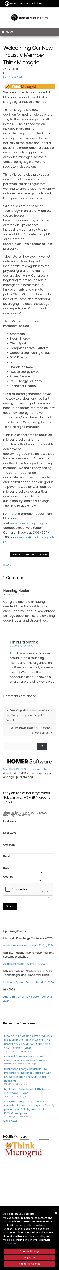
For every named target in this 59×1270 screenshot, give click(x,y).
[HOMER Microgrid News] (29, 17)
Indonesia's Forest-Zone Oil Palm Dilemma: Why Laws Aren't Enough (26, 1058)
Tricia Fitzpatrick (24, 642)
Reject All (29, 1257)
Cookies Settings (29, 1251)
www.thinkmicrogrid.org (27, 523)
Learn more (9, 1243)
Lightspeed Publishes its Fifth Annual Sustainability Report (27, 1091)
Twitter (30, 554)
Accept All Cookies (29, 1263)
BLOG (8, 565)
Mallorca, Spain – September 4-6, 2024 (28, 982)
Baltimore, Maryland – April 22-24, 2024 (28, 945)
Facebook (17, 554)
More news (10, 1121)
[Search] (42, 746)
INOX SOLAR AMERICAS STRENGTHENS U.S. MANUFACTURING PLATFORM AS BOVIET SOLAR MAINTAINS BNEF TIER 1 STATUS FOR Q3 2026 (28, 1042)
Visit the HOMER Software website (25, 769)
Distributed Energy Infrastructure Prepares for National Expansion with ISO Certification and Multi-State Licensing (27, 1075)
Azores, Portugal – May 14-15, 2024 (25, 964)
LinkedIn (43, 554)
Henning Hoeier (16, 590)
